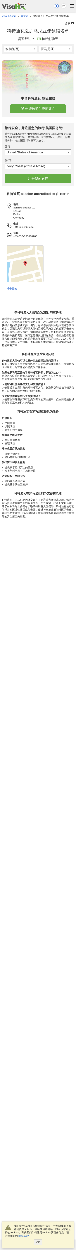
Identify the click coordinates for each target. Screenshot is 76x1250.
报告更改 (12, 288)
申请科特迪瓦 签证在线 (38, 98)
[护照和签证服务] (14, 6)
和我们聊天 (50, 39)
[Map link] (25, 263)
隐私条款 (23, 1235)
